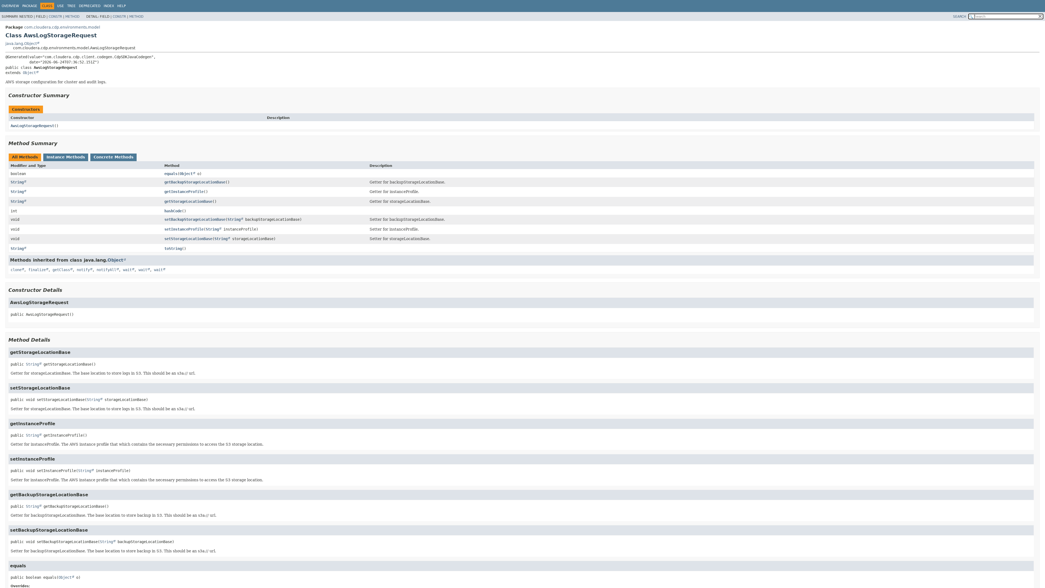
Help (121, 6)
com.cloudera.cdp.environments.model (62, 27)
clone (16, 270)
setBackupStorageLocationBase (194, 219)
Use (60, 6)
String (17, 182)
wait (127, 270)
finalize (37, 270)
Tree (71, 6)
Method (72, 17)
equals (170, 173)
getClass (61, 270)
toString (173, 248)
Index (109, 6)
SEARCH (959, 17)
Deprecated (89, 6)
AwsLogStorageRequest (32, 126)
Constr (55, 17)
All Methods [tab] (25, 157)
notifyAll (106, 270)
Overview (10, 6)
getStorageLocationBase (188, 201)
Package (29, 6)
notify (83, 270)
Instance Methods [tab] (66, 157)
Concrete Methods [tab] (113, 157)
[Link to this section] (73, 95)
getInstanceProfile (184, 191)
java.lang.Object (21, 43)
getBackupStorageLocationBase (194, 182)
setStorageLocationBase (188, 239)
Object (29, 73)
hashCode (173, 211)
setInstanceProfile (184, 229)
